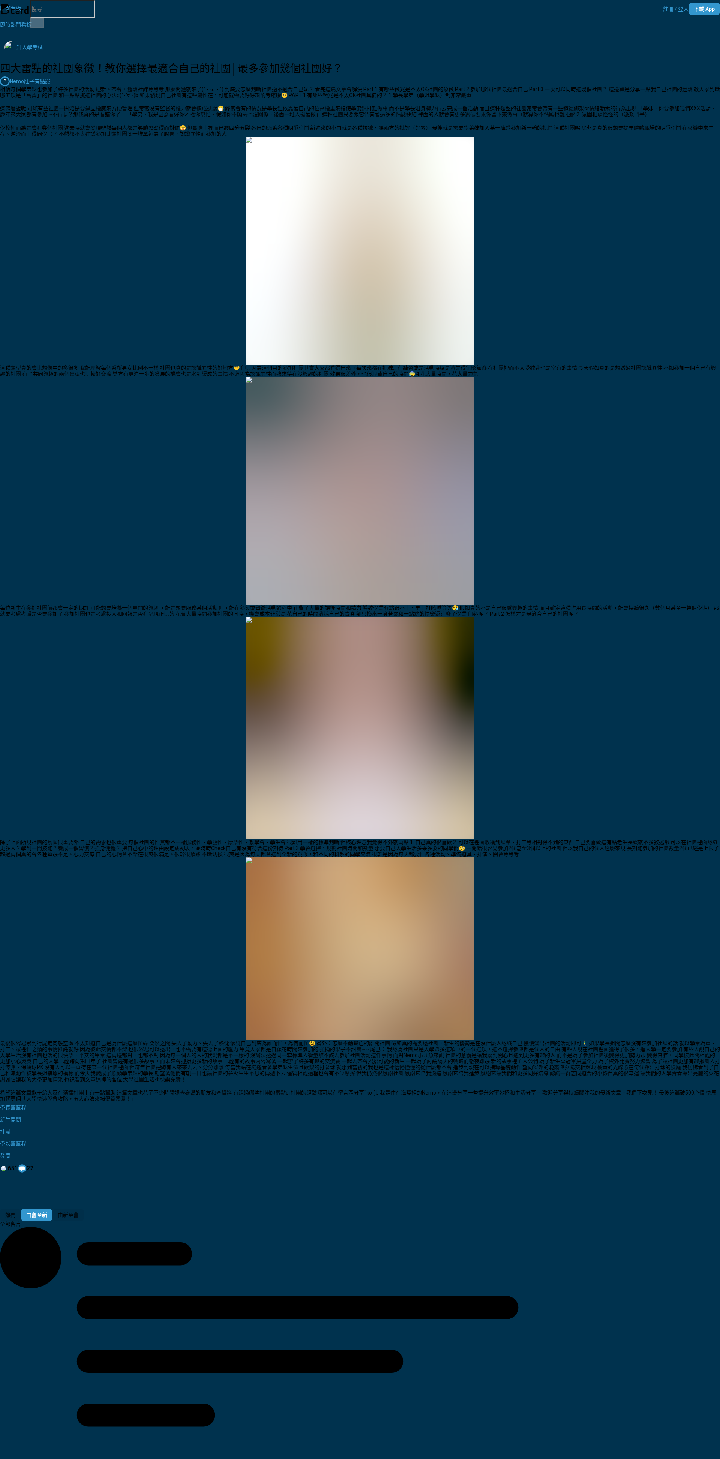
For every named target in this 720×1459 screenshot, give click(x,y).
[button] (675, 9)
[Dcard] (15, 9)
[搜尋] (37, 23)
